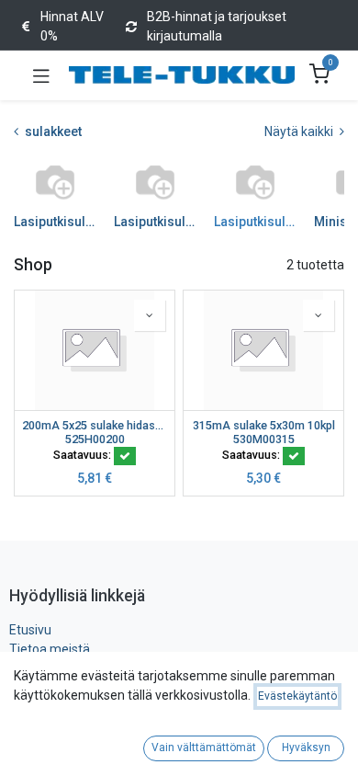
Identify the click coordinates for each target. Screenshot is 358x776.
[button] (149, 315)
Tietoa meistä (49, 649)
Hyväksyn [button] (306, 747)
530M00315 (264, 439)
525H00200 (95, 439)
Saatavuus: (83, 455)
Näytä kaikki (300, 131)
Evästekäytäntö (297, 696)
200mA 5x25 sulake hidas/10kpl (94, 425)
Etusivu (30, 629)
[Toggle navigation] (41, 75)
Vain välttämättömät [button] (203, 747)
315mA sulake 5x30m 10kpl (264, 425)
